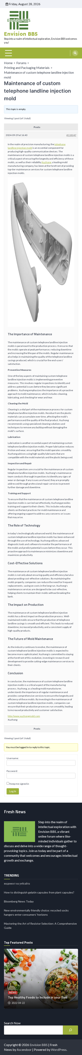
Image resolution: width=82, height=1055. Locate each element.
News (13, 992)
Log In (12, 791)
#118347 (71, 135)
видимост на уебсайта (17, 883)
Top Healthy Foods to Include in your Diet (37, 997)
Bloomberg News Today (19, 901)
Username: (13, 758)
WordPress (58, 1049)
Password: (12, 770)
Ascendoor (24, 1049)
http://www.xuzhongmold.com (24, 716)
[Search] (75, 53)
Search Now (12, 1023)
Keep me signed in (19, 783)
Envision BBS (21, 34)
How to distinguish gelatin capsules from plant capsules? (39, 892)
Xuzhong (46, 162)
